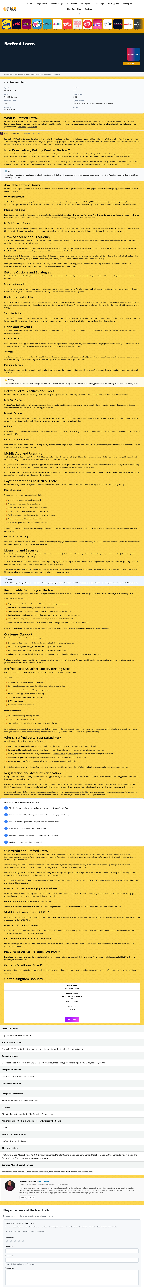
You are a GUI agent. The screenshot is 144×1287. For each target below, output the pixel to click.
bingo (38, 732)
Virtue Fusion (20, 1049)
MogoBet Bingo (98, 1155)
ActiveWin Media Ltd (30, 1100)
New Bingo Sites (74, 9)
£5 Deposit (85, 3)
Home (29, 3)
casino (82, 792)
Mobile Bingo (57, 3)
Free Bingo (99, 3)
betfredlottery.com (40, 1171)
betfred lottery (24, 1171)
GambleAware (69, 628)
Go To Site (72, 1019)
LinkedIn (23, 1197)
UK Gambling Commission (27, 127)
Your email (9, 1256)
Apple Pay (11, 511)
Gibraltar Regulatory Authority (15, 1114)
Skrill (10, 515)
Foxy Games (74, 880)
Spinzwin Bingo (126, 1155)
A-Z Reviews (72, 3)
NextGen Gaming (75, 1049)
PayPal (10, 507)
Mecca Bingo (92, 880)
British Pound (23, 1076)
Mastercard (12, 504)
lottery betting (30, 121)
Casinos (88, 9)
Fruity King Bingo (9, 1155)
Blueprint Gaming (59, 1049)
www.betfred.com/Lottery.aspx (79, 1171)
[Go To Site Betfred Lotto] (132, 55)
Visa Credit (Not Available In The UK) (18, 1062)
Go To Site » (131, 63)
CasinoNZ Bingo (83, 1155)
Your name (9, 1246)
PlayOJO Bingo (36, 1155)
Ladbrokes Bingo (104, 880)
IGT (11, 1049)
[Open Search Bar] (80, 14)
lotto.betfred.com (57, 1171)
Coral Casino (117, 880)
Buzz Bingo (49, 1155)
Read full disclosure (54, 74)
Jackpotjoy (83, 880)
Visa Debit (11, 500)
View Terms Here (72, 1001)
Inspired (30, 1049)
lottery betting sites (18, 880)
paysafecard (12, 522)
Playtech (5, 1049)
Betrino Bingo (112, 1155)
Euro (32, 1076)
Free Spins (127, 3)
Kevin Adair (16, 133)
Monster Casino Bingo (65, 1155)
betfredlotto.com (9, 1171)
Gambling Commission (103, 628)
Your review (9, 1268)
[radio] (7, 1241)
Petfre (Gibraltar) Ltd (11, 1100)
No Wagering (113, 3)
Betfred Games (22, 144)
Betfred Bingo (9, 144)
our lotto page (39, 729)
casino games (29, 732)
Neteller (11, 519)
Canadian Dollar (9, 1076)
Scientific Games (43, 1049)
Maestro (48, 1062)
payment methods (35, 484)
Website (31, 1197)
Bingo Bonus (41, 3)
